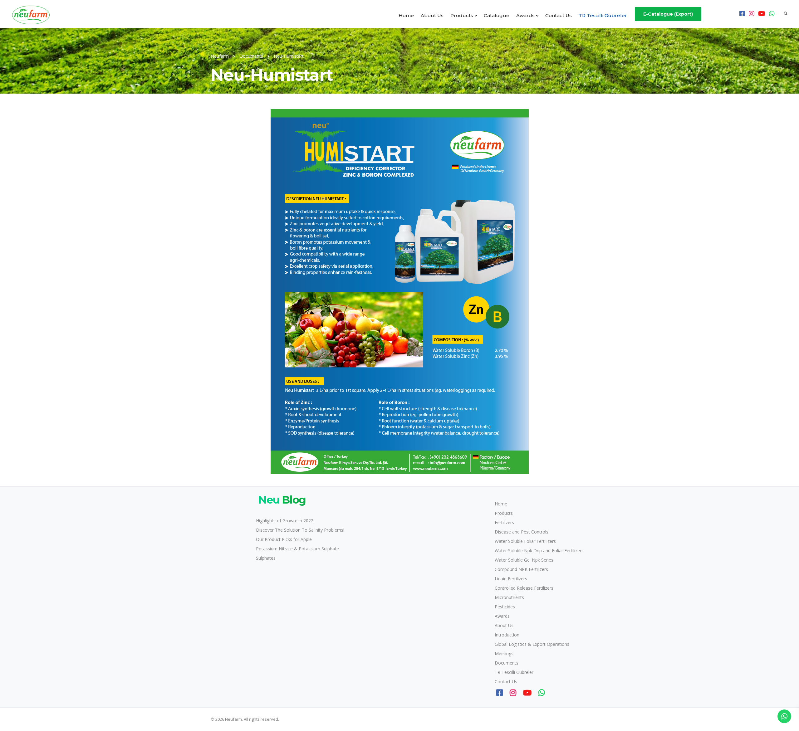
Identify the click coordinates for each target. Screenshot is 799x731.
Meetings (504, 653)
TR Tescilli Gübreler (603, 15)
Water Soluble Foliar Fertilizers (525, 541)
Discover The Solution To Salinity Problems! (300, 530)
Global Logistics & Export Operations (532, 644)
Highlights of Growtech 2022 (284, 521)
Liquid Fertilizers (511, 579)
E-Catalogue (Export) (668, 14)
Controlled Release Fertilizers (524, 588)
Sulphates (266, 558)
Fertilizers (504, 522)
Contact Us (558, 15)
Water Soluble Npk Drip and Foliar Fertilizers (539, 550)
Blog (282, 499)
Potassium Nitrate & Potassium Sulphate (297, 549)
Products (461, 15)
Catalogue (496, 15)
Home (406, 15)
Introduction (507, 635)
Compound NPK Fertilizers (521, 569)
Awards (525, 15)
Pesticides (505, 607)
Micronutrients (509, 597)
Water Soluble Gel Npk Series (524, 560)
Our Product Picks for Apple (284, 539)
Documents (506, 663)
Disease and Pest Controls (521, 532)
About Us (432, 15)
